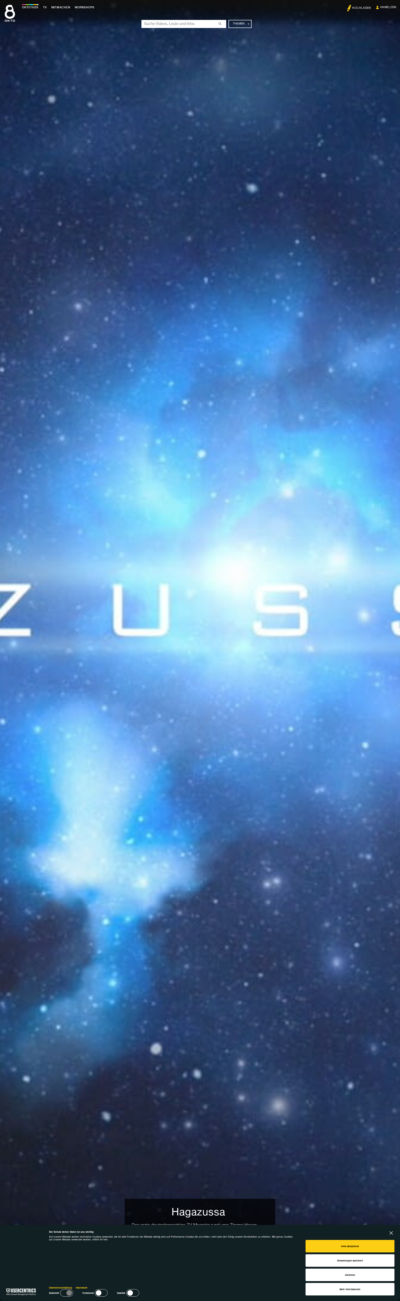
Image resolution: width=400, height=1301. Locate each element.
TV (45, 7)
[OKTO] (10, 17)
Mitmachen (60, 7)
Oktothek (30, 7)
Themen (239, 23)
